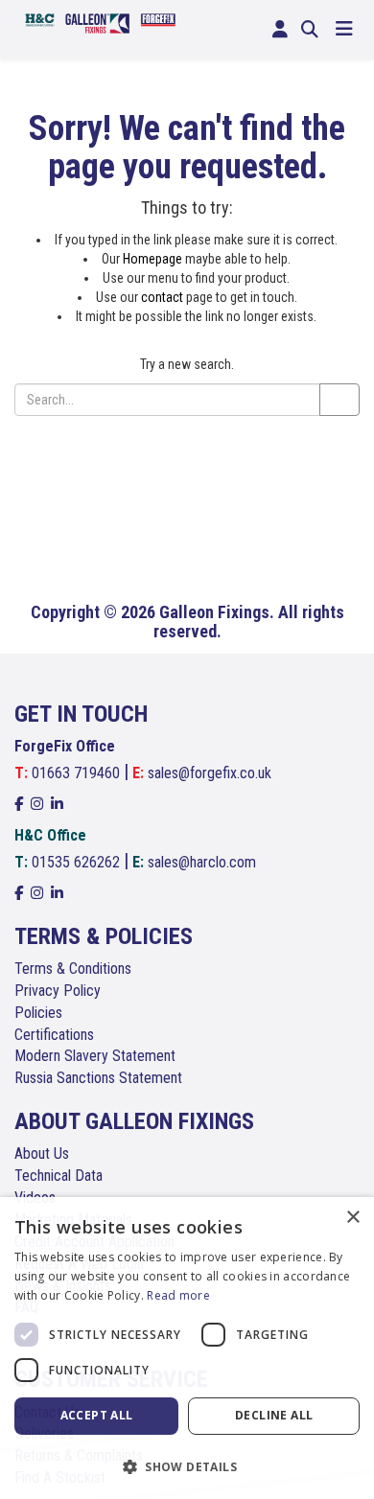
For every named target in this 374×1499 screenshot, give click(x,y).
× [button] (352, 1218)
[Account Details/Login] (280, 30)
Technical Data (58, 1175)
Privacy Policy (57, 990)
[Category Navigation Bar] (344, 30)
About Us (41, 1153)
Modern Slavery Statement (94, 1056)
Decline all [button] (274, 1415)
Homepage (152, 258)
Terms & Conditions (72, 968)
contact (162, 297)
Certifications (54, 1035)
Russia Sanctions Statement (98, 1078)
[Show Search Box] (309, 30)
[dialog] (187, 1348)
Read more (178, 1295)
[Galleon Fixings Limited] (100, 22)
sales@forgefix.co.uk (209, 773)
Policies (38, 1012)
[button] (187, 1466)
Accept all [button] (96, 1415)
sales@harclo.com (202, 862)
